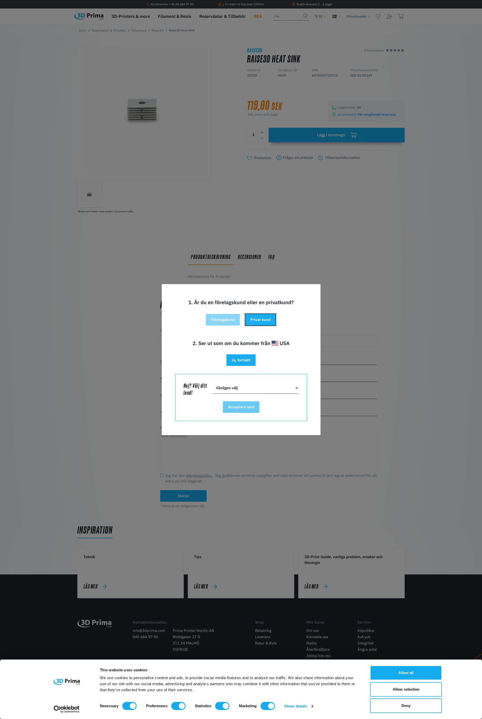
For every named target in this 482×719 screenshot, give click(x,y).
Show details (295, 706)
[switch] (178, 706)
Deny (405, 705)
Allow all (405, 673)
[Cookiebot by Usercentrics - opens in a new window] (67, 709)
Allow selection (406, 689)
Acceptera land (241, 407)
